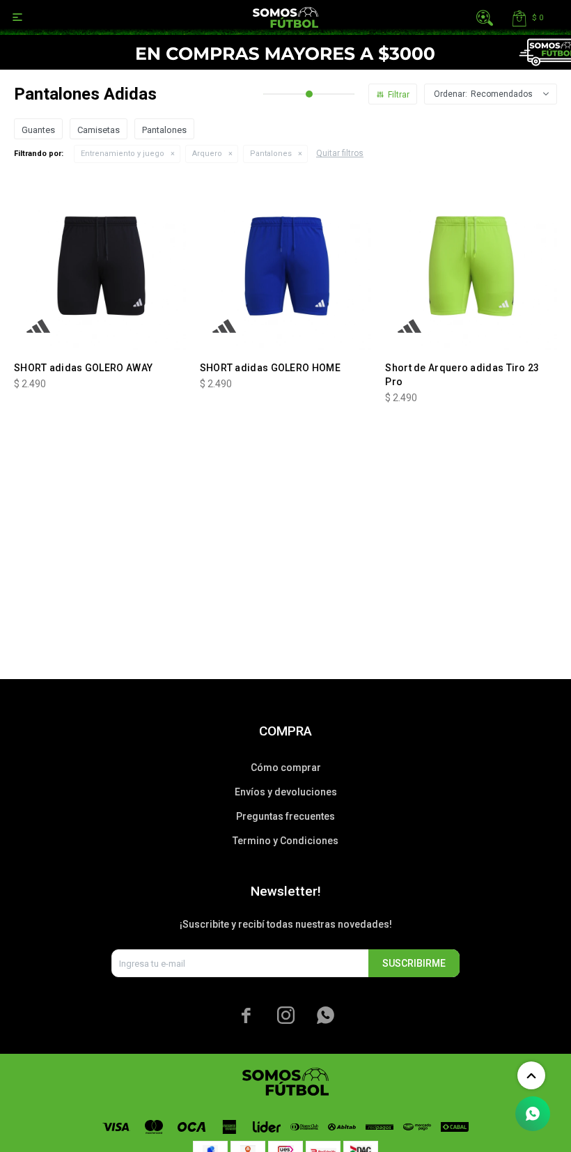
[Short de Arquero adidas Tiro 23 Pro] (471, 264)
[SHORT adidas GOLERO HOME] (286, 264)
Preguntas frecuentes (285, 816)
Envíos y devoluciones (286, 791)
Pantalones (271, 153)
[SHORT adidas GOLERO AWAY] (100, 264)
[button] (484, 17)
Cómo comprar (286, 767)
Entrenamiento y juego (122, 153)
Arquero (207, 153)
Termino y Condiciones (285, 840)
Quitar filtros (339, 153)
